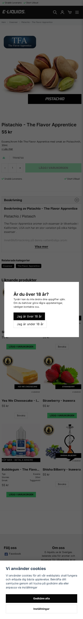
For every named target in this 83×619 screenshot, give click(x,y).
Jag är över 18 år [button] (29, 316)
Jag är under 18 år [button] (30, 324)
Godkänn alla (41, 598)
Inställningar (41, 608)
